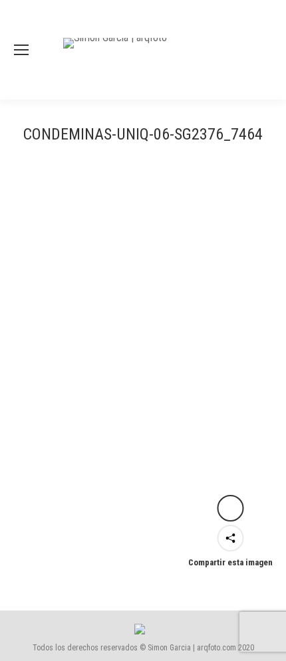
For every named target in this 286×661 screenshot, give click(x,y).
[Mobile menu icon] (21, 50)
